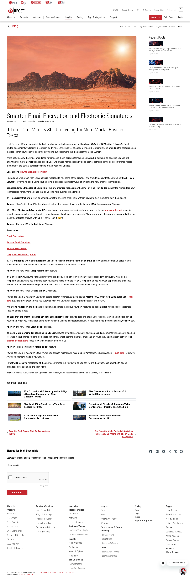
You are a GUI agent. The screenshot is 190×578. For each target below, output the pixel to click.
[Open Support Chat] (183, 571)
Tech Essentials (28, 121)
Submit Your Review (174, 523)
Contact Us (171, 544)
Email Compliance (14, 531)
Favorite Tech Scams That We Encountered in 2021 (29, 432)
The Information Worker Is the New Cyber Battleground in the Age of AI (163, 69)
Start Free (155, 18)
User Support (172, 510)
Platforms (72, 518)
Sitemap (170, 548)
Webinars (105, 523)
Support (113, 17)
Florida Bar (33, 373)
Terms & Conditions (43, 572)
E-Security (17, 373)
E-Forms (10, 539)
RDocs (137, 517)
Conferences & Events (111, 527)
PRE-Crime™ (12, 518)
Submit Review (127, 10)
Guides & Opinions (76, 551)
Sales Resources (173, 514)
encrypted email (113, 210)
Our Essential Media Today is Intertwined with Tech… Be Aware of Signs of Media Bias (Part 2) (114, 434)
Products (24, 17)
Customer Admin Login (46, 527)
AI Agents (147, 10)
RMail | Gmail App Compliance (63, 572)
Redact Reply (53, 373)
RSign (137, 513)
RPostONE (11, 513)
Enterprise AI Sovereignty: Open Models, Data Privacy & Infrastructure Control (165, 49)
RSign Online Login (44, 514)
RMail (137, 510)
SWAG (115, 10)
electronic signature (17, 340)
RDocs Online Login (44, 523)
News (103, 514)
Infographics (74, 555)
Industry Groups (75, 522)
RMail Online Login (44, 518)
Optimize (43, 373)
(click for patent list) (25, 575)
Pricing (80, 17)
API (138, 10)
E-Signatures (12, 526)
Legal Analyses (75, 542)
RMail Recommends (69, 373)
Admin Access (172, 536)
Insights (68, 17)
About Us (11, 17)
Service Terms (172, 540)
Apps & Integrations (96, 17)
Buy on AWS (159, 10)
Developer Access (174, 531)
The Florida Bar (104, 373)
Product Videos (75, 547)
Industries (37, 17)
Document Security (15, 535)
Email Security (13, 522)
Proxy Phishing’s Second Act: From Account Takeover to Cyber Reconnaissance (164, 106)
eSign (25, 373)
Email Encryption (15, 236)
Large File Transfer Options (21, 254)
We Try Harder (172, 518)
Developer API (13, 543)
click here (119, 353)
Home (133, 27)
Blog (14, 26)
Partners (170, 527)
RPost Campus (173, 552)
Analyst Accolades (109, 518)
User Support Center (45, 510)
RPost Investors (43, 531)
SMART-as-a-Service (88, 373)
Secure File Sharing (17, 248)
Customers (73, 513)
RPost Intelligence (15, 548)
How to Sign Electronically (33, 172)
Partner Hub (171, 10)
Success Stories (53, 17)
